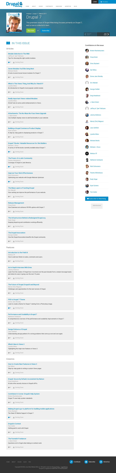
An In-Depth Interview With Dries (20, 267)
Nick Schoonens (95, 166)
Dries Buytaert (94, 63)
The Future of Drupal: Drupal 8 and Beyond (23, 285)
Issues (41, 6)
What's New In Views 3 (16, 344)
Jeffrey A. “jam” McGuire (97, 108)
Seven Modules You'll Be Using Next (21, 69)
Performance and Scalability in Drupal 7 (22, 314)
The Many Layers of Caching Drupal (21, 188)
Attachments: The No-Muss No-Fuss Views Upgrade (27, 113)
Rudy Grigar (93, 179)
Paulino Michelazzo (96, 173)
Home (27, 6)
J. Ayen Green (94, 102)
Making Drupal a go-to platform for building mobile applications (31, 409)
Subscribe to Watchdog (97, 199)
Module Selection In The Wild (18, 54)
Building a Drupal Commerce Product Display (24, 128)
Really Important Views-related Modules (23, 98)
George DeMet (95, 89)
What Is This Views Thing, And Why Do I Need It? (25, 84)
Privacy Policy (56, 467)
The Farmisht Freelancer (17, 439)
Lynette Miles (94, 134)
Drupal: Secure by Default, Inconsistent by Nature (26, 379)
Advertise (68, 6)
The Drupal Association (16, 233)
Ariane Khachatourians (97, 51)
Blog (75, 6)
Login (95, 1)
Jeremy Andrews (95, 115)
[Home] (15, 3)
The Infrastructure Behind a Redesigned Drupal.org (26, 218)
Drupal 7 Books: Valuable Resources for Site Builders (27, 143)
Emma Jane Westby (96, 76)
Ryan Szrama (94, 185)
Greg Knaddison (95, 96)
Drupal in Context (14, 424)
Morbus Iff (93, 153)
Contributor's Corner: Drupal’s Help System (24, 394)
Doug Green (94, 57)
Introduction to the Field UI (18, 252)
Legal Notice (64, 467)
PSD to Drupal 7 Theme (16, 299)
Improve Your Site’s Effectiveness (20, 173)
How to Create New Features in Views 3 (22, 364)
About (34, 6)
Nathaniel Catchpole (96, 160)
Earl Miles (93, 70)
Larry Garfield (94, 128)
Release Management (16, 203)
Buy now (31, 31)
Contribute (49, 6)
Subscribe (59, 6)
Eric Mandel (94, 83)
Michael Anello (95, 140)
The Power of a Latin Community (20, 158)
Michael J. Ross (95, 147)
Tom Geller (93, 192)
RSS (30, 462)
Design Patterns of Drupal (17, 329)
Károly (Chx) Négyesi (96, 121)
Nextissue (105, 34)
